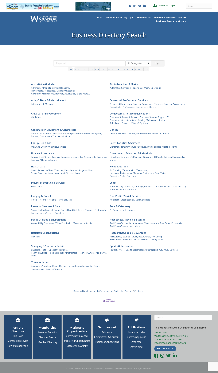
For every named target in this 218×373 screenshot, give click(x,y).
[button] (165, 348)
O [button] (115, 69)
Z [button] (147, 69)
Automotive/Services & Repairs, (124, 88)
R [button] (124, 69)
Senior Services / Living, (42, 173)
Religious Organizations (45, 232)
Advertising (137, 346)
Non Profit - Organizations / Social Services (130, 199)
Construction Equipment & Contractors (53, 129)
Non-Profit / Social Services (125, 196)
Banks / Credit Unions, (41, 157)
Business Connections (107, 341)
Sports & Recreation (121, 246)
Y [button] (144, 69)
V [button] (135, 69)
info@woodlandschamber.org (170, 342)
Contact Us (139, 291)
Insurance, (102, 157)
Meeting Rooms (169, 146)
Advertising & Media (43, 84)
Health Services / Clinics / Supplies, (47, 170)
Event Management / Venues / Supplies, (128, 146)
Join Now (18, 335)
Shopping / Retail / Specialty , (44, 250)
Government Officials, (153, 157)
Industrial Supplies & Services (48, 182)
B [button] (78, 69)
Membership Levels (17, 340)
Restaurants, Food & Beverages (128, 232)
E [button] (87, 69)
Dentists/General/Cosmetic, (123, 133)
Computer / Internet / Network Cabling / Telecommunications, (138, 120)
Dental (114, 129)
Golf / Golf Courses (168, 250)
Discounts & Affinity (77, 345)
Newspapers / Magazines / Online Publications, (53, 90)
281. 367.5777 (161, 332)
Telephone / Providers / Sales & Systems (129, 123)
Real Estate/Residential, (121, 223)
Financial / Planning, (40, 160)
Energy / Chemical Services (53, 146)
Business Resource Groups (171, 21)
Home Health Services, (64, 173)
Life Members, (136, 157)
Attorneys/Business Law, (145, 186)
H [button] (96, 69)
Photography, (101, 210)
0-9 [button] (70, 69)
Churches (35, 236)
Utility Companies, (46, 223)
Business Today (136, 332)
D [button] (84, 69)
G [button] (92, 69)
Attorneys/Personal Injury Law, (172, 186)
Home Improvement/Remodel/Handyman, (82, 133)
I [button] (98, 69)
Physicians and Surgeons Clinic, (79, 170)
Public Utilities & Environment (48, 219)
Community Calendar (77, 335)
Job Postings (126, 291)
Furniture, (63, 250)
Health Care (38, 166)
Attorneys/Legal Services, (122, 186)
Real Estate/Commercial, (171, 223)
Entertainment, (37, 104)
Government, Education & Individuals (131, 153)
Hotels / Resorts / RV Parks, (44, 199)
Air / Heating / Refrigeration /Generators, (129, 170)
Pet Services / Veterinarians (122, 210)
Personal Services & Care (45, 206)
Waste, (34, 223)
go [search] (158, 63)
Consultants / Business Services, (157, 104)
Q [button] (121, 69)
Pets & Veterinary (120, 206)
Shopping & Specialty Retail (47, 246)
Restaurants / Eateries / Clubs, (124, 236)
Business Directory (82, 291)
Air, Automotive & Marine (124, 84)
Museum (49, 104)
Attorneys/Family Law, (120, 189)
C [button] (81, 69)
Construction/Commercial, (52, 136)
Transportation (40, 262)
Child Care (36, 117)
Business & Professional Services (129, 100)
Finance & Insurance (42, 153)
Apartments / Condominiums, (146, 223)
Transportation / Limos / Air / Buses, (83, 266)
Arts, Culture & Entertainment (48, 100)
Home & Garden (119, 166)
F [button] (89, 69)
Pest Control (37, 186)
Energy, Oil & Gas (41, 142)
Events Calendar (100, 291)
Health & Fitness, (117, 250)
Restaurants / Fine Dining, (150, 236)
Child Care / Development (46, 113)
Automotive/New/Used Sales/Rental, (48, 266)
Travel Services (64, 199)
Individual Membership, (174, 157)
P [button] (118, 69)
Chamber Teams (47, 337)
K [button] (103, 69)
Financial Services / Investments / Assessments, (74, 157)
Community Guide (136, 336)
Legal (113, 182)
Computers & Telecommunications (130, 113)
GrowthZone (146, 368)
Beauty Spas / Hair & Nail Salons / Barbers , (74, 210)
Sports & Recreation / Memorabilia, (142, 250)
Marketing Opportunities (77, 340)
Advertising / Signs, (73, 93)
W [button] (139, 69)
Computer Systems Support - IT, (154, 117)
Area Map (136, 341)
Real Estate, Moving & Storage (127, 219)
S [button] (127, 69)
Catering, (153, 239)
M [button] (109, 69)
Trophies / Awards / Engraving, (92, 253)
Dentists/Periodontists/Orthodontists (153, 133)
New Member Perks (17, 345)
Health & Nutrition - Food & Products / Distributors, (54, 253)
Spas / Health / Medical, (42, 210)
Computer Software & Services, (124, 117)
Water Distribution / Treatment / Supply (73, 223)
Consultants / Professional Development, (129, 107)
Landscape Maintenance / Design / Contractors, (132, 173)
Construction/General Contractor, (46, 133)
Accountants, (179, 104)
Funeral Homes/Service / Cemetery (47, 213)
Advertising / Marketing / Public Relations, (50, 88)
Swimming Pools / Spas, (121, 176)
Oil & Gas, (35, 146)
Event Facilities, (154, 146)
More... (86, 93)
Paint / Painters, (162, 173)
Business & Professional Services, (125, 104)
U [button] (132, 69)
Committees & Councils (107, 336)
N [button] (112, 69)
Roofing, (35, 136)
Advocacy (107, 332)
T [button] (130, 69)
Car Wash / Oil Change (150, 88)
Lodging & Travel (41, 196)
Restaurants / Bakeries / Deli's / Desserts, (129, 239)
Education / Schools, (119, 157)
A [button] (75, 69)
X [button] (142, 69)
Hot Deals (114, 291)
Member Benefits (47, 332)
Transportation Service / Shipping (46, 269)
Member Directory (116, 17)
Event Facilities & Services (125, 142)
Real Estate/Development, (122, 226)
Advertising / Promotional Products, (47, 93)
